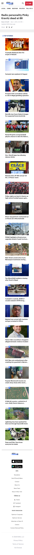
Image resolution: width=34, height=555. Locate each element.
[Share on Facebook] (6, 27)
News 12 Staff (5, 22)
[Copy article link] (11, 27)
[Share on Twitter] (9, 27)
